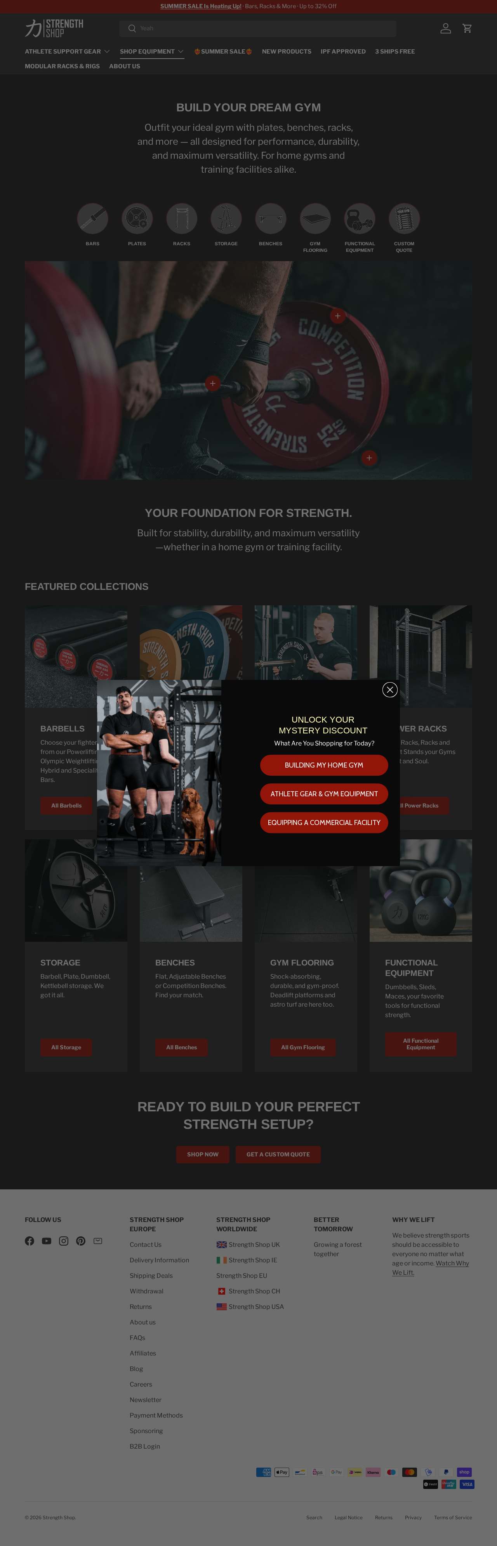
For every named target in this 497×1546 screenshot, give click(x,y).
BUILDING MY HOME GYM (324, 765)
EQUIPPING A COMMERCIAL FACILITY (324, 822)
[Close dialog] (390, 690)
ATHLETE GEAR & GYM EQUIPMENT (324, 794)
